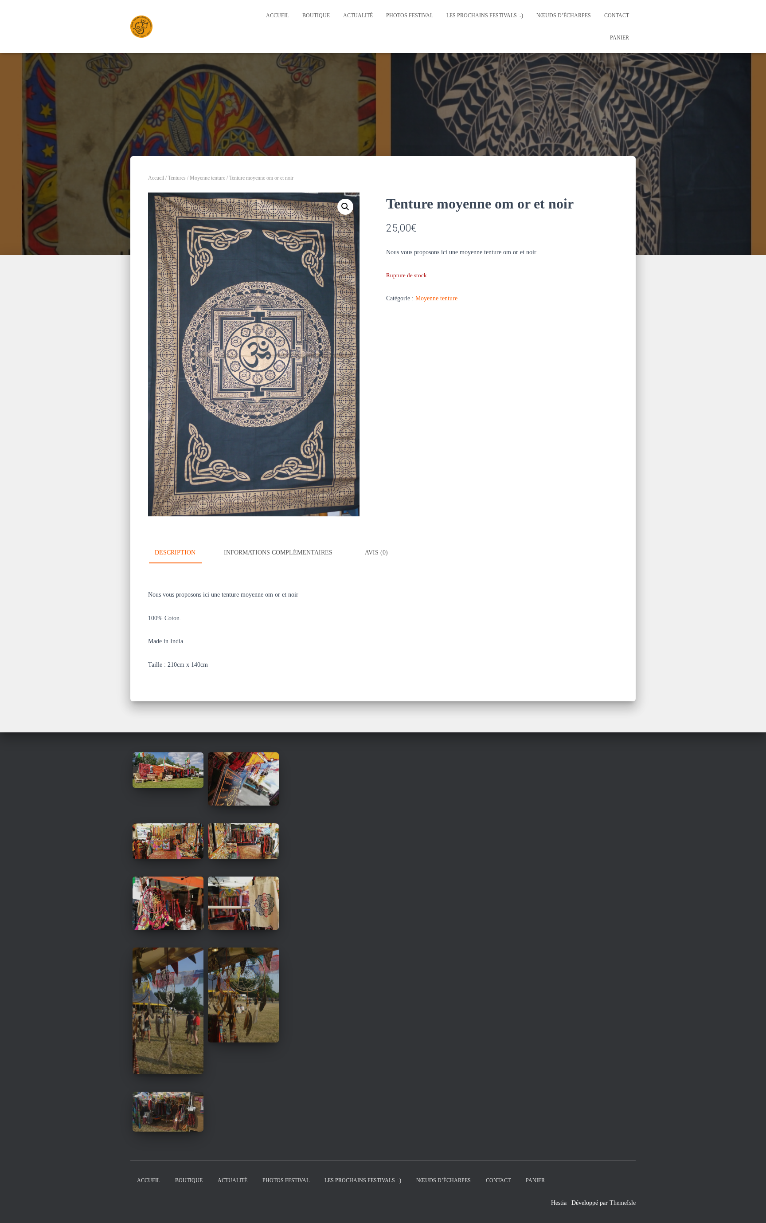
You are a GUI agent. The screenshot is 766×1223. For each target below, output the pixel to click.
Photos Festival (409, 15)
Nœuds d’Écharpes (563, 15)
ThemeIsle (623, 1202)
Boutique (316, 15)
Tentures (177, 178)
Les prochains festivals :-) (484, 15)
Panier (619, 38)
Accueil (277, 15)
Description (175, 552)
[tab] (181, 553)
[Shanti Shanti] (141, 27)
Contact (616, 15)
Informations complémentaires (278, 552)
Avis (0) (376, 552)
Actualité (358, 15)
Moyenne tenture (207, 178)
